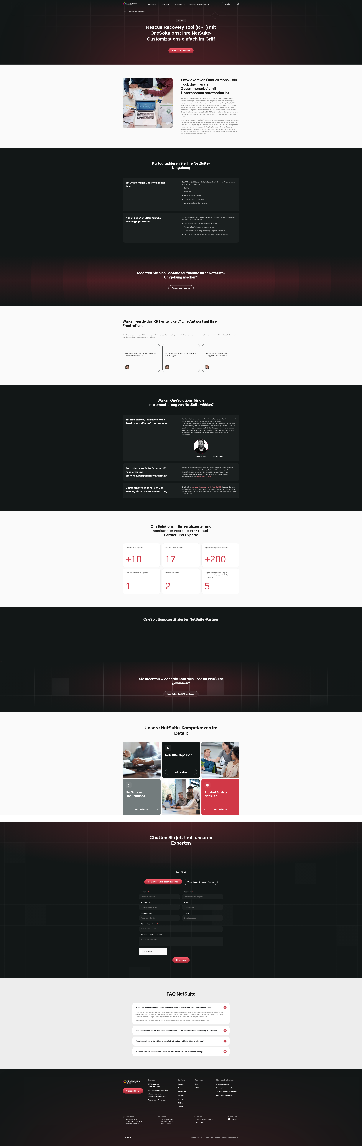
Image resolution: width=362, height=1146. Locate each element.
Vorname (144, 892)
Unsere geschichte (222, 1084)
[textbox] (151, 929)
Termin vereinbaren (181, 288)
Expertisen (152, 4)
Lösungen (165, 4)
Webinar (198, 1088)
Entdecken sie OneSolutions (199, 4)
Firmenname (145, 902)
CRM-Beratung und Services (158, 1090)
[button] (234, 4)
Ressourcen (179, 4)
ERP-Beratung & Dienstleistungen (154, 1085)
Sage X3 (181, 1095)
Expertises (151, 1080)
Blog (196, 1084)
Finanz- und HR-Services (157, 1100)
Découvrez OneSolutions (225, 1080)
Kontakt (227, 4)
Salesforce (182, 1092)
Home (124, 11)
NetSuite (181, 1084)
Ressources (199, 1080)
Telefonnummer (146, 913)
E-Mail (186, 913)
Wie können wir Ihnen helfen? (151, 935)
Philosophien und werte (224, 1088)
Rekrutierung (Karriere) (224, 1095)
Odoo (180, 1088)
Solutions (181, 1080)
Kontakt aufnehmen (181, 51)
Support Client (132, 1091)
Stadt (186, 902)
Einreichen (181, 960)
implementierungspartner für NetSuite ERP (206, 487)
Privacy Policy (127, 1137)
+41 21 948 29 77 (201, 1122)
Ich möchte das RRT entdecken (181, 694)
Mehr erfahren (181, 772)
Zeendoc (181, 1107)
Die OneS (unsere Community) (226, 1092)
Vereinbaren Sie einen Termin (200, 882)
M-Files (180, 1103)
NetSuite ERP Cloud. (204, 477)
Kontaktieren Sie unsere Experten (163, 882)
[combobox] (181, 929)
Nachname (188, 892)
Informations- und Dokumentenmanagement (157, 1095)
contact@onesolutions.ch (204, 1119)
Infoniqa (181, 1099)
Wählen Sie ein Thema (149, 924)
